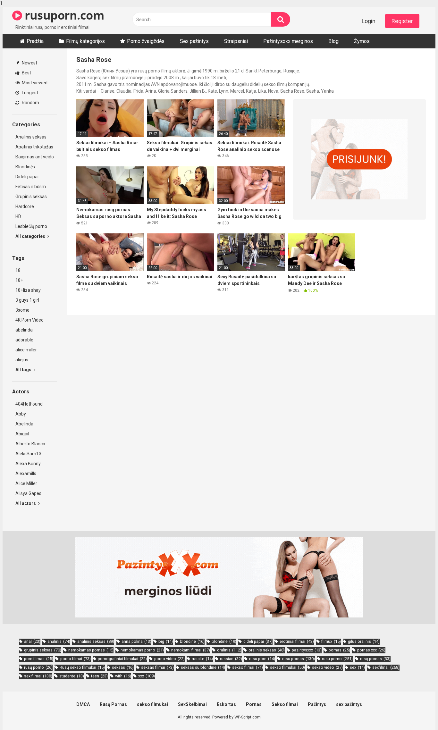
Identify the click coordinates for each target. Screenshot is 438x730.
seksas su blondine (203, 667)
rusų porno (38, 667)
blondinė (224, 641)
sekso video (327, 667)
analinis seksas (95, 641)
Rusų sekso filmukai (82, 667)
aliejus (21, 359)
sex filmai (38, 676)
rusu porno (337, 658)
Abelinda (24, 423)
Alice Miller (26, 483)
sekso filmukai (287, 667)
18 (18, 270)
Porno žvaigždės (145, 41)
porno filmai (75, 658)
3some (22, 310)
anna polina (136, 641)
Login (368, 21)
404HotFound (29, 404)
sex (357, 667)
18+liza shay (28, 290)
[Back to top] (416, 711)
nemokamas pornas (91, 650)
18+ (19, 280)
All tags (23, 369)
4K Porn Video (29, 320)
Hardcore (24, 206)
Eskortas (226, 704)
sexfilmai (386, 667)
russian (231, 658)
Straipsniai (236, 41)
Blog (333, 41)
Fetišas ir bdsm (30, 186)
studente (71, 676)
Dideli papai (26, 176)
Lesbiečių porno (31, 226)
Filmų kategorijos (85, 41)
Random (30, 102)
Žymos (362, 41)
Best (26, 72)
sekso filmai (247, 667)
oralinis (229, 650)
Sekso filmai (285, 704)
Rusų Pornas (113, 704)
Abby (20, 413)
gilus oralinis (364, 641)
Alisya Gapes (28, 493)
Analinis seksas (30, 136)
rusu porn (262, 658)
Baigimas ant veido (34, 156)
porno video (169, 658)
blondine (192, 641)
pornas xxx (371, 650)
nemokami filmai (190, 650)
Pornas (254, 704)
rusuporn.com (63, 15)
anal (32, 641)
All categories (30, 236)
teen (99, 676)
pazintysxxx (307, 650)
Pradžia (35, 41)
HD (18, 216)
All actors (26, 503)
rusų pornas (375, 658)
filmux (331, 641)
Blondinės (25, 166)
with (123, 676)
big (165, 641)
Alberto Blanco (30, 443)
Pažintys (317, 704)
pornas (339, 650)
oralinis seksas (266, 650)
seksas (123, 667)
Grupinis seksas (31, 196)
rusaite (202, 658)
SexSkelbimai (192, 704)
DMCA (83, 704)
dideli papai (258, 641)
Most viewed (34, 82)
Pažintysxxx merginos (288, 41)
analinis (58, 641)
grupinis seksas (42, 650)
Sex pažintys (194, 41)
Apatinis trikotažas (34, 146)
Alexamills (25, 473)
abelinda (24, 329)
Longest (29, 92)
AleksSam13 (28, 453)
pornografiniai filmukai (122, 658)
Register (402, 21)
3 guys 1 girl (27, 300)
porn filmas (38, 658)
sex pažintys (349, 704)
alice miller (26, 349)
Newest (29, 62)
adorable (24, 339)
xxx (146, 676)
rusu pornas (298, 658)
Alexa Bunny (28, 463)
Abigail (22, 433)
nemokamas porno (142, 650)
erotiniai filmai (297, 641)
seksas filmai (157, 667)
